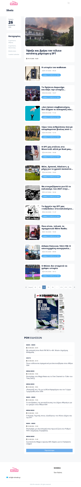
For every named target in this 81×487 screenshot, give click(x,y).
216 (70, 287)
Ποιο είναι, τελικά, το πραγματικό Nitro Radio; (54, 227)
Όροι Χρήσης (58, 472)
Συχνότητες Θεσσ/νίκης (12, 47)
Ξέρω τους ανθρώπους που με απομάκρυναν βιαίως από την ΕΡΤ (57, 129)
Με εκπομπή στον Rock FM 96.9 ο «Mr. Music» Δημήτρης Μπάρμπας (47, 351)
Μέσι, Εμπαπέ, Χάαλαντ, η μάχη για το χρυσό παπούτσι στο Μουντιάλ (56, 169)
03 (39, 287)
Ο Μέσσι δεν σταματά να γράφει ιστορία (54, 267)
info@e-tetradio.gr (14, 477)
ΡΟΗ (33, 337)
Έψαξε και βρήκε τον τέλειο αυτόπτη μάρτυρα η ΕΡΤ (43, 52)
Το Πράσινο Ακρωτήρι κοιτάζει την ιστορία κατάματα (53, 89)
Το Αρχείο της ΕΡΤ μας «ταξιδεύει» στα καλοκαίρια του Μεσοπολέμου (56, 208)
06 (52, 287)
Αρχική (31, 287)
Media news (12, 51)
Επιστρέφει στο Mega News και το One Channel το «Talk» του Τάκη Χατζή (49, 377)
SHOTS (28, 358)
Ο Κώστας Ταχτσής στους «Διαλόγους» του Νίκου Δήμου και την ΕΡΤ (49, 417)
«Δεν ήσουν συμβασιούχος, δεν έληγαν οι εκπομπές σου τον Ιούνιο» (56, 109)
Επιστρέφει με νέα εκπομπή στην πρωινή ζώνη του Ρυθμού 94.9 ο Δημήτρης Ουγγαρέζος (48, 430)
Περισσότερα (49, 450)
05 (48, 287)
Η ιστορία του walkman (53, 67)
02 (35, 287)
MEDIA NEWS (30, 371)
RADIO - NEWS (30, 345)
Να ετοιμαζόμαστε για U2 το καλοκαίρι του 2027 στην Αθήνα (56, 189)
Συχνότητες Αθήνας (12, 41)
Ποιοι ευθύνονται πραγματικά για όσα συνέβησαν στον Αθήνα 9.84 (49, 364)
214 (61, 287)
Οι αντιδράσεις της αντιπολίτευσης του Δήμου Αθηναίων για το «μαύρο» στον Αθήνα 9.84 (49, 403)
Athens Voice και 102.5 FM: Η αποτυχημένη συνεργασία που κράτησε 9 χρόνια (56, 248)
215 (66, 287)
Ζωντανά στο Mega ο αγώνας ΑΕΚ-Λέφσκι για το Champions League (48, 443)
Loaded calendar (13, 54)
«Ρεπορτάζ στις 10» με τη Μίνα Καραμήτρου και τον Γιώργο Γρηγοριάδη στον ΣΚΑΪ (48, 390)
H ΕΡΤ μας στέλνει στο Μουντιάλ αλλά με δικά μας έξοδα (56, 149)
